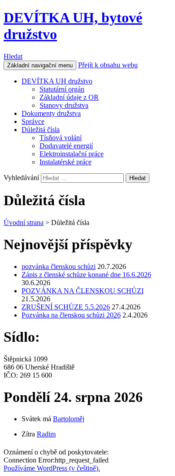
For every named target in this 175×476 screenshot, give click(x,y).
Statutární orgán (61, 89)
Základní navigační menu (40, 65)
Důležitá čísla (41, 129)
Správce (33, 121)
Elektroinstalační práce (71, 154)
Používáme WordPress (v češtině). (52, 468)
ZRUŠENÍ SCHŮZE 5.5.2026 (66, 307)
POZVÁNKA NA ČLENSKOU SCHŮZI (83, 291)
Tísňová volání (60, 137)
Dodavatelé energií (66, 146)
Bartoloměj (68, 419)
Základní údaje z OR (69, 97)
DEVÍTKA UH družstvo (57, 81)
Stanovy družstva (63, 105)
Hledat (13, 56)
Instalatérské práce (65, 162)
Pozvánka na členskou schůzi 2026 (71, 315)
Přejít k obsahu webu (108, 65)
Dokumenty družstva (51, 113)
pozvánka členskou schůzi (59, 266)
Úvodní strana (24, 222)
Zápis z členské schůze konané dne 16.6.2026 (86, 274)
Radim (46, 434)
